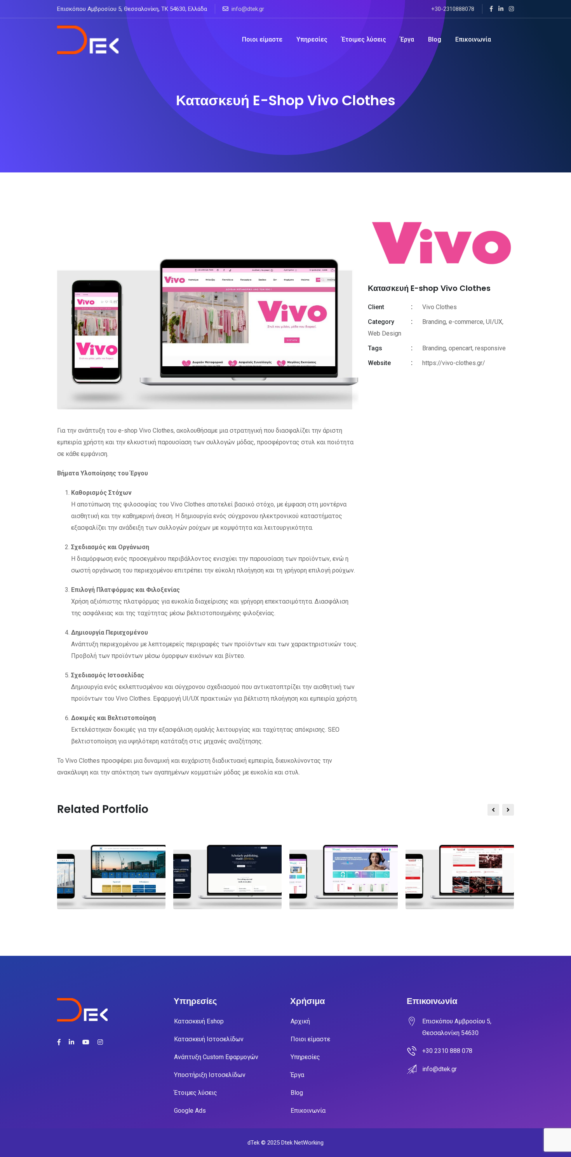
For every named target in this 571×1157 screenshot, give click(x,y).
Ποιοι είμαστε (262, 39)
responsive (490, 348)
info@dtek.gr (248, 8)
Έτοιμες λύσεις (363, 39)
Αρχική (300, 1021)
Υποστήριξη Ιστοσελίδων (209, 1075)
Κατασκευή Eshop (199, 1021)
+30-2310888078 (452, 8)
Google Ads (190, 1110)
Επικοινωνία (473, 39)
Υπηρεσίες (311, 39)
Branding (434, 348)
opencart (460, 348)
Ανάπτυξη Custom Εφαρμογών (216, 1057)
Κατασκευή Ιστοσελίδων (209, 1039)
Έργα (407, 39)
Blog (434, 39)
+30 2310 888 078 (447, 1050)
